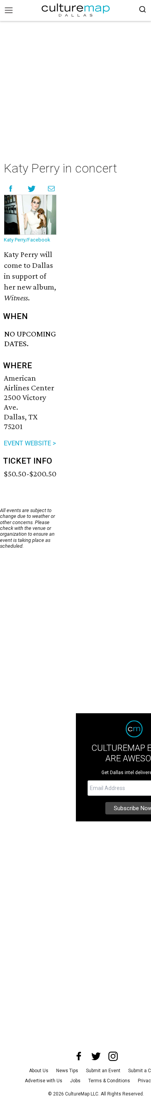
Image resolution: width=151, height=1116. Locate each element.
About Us (38, 1070)
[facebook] (79, 1056)
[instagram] (113, 1056)
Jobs (75, 1080)
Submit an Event (103, 1070)
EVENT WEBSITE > (30, 443)
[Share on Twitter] (32, 188)
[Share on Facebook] (10, 188)
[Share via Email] (51, 188)
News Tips (67, 1070)
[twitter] (96, 1056)
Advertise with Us (43, 1080)
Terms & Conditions (109, 1080)
